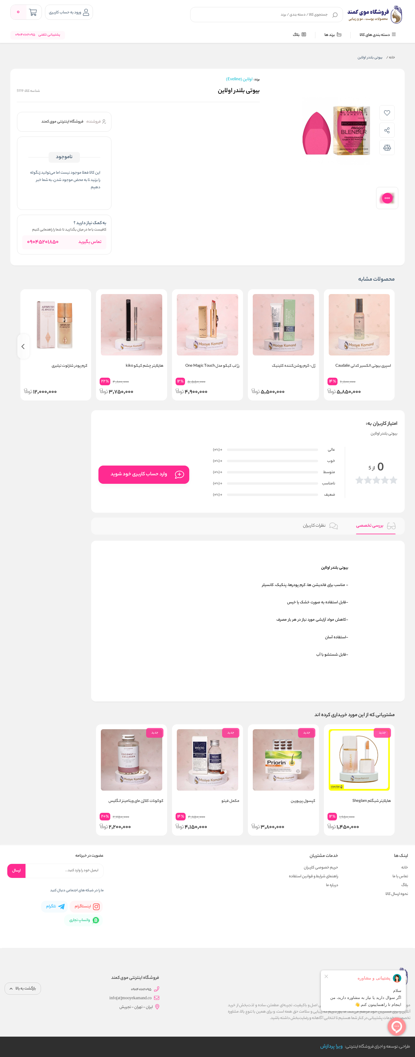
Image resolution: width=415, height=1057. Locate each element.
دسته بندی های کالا (375, 35)
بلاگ (296, 35)
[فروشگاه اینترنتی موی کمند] (375, 15)
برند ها (329, 35)
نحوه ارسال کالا (397, 894)
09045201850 (43, 242)
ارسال (16, 871)
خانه (390, 58)
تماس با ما (400, 876)
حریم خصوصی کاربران (321, 868)
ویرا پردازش (331, 1047)
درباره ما (332, 885)
